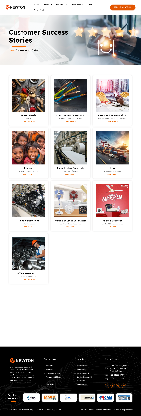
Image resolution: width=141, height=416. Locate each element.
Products (60, 5)
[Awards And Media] (57, 378)
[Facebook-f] (107, 386)
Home (36, 5)
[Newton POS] (87, 385)
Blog (90, 5)
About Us (48, 5)
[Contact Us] (57, 385)
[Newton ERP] (87, 366)
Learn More (27, 121)
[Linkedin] (112, 386)
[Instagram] (118, 386)
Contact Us (39, 10)
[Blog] (57, 381)
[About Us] (57, 366)
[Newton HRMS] (87, 374)
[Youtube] (124, 386)
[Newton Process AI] (87, 378)
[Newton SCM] (87, 381)
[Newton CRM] (87, 370)
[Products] (57, 370)
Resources (76, 5)
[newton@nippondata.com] (118, 379)
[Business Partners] (57, 374)
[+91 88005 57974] (118, 375)
